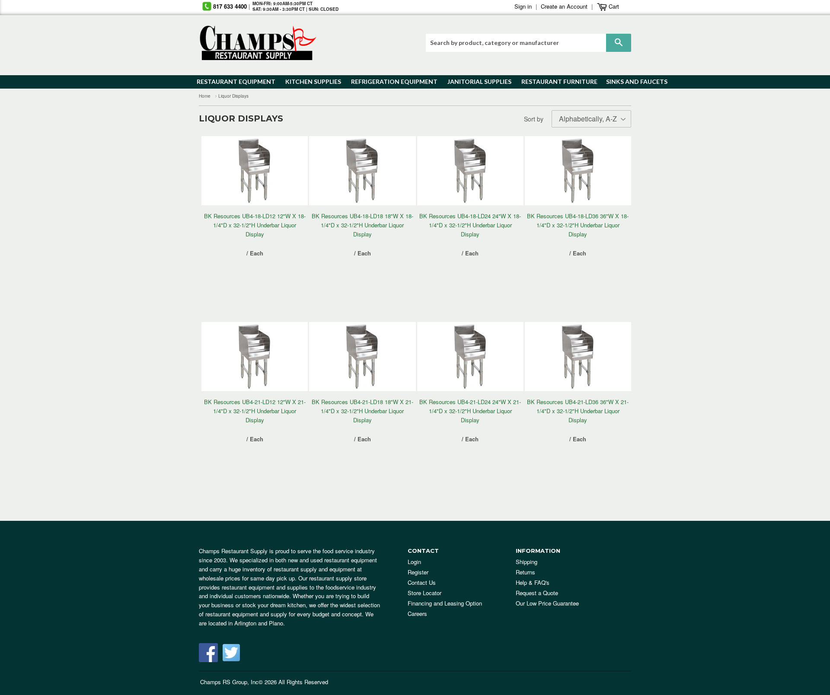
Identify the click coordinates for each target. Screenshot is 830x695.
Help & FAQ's (532, 582)
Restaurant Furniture (555, 81)
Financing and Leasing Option (445, 603)
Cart (613, 6)
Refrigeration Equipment (389, 81)
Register (418, 572)
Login (414, 562)
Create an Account (564, 6)
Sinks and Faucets (633, 81)
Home (205, 96)
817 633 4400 (230, 6)
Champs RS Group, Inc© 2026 (238, 682)
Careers (417, 613)
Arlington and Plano (258, 623)
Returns (525, 572)
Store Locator (424, 593)
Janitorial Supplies (476, 81)
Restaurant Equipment (232, 81)
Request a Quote (537, 593)
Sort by (533, 119)
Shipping (526, 562)
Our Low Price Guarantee (547, 603)
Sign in (523, 6)
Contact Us (422, 582)
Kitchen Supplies (310, 81)
